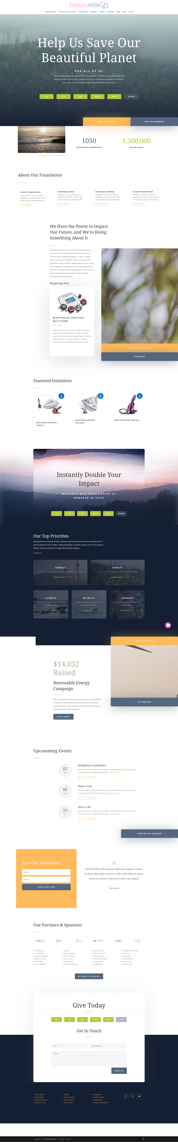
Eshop (124, 12)
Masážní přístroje (83, 12)
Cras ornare (68, 1103)
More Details (115, 772)
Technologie (110, 12)
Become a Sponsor (89, 976)
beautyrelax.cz (51, 1139)
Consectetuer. (39, 1097)
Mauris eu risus (40, 1103)
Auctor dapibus (99, 1097)
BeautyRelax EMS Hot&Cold (127, 420)
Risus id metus (69, 1100)
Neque (66, 1094)
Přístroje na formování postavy (67, 12)
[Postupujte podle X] (133, 1096)
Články (118, 12)
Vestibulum (97, 1094)
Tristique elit (98, 1100)
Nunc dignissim (69, 1097)
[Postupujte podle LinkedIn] (139, 1096)
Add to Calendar (87, 777)
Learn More (25, 205)
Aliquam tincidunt (41, 1100)
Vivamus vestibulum (100, 1103)
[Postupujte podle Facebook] (126, 1096)
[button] (168, 625)
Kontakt (131, 12)
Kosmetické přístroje (50, 12)
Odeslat (119, 1071)
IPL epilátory (93, 12)
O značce (102, 12)
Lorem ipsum (39, 1094)
